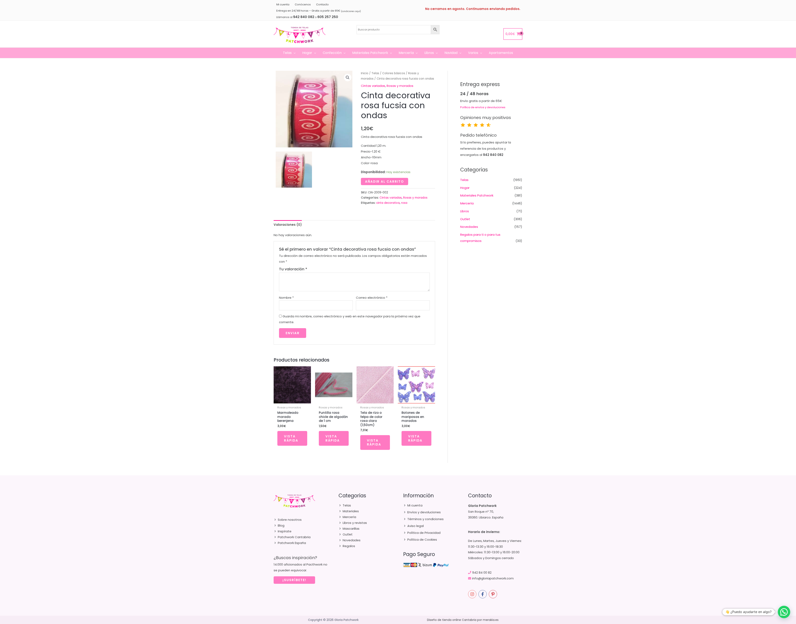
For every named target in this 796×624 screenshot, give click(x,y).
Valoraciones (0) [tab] (288, 224)
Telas (375, 73)
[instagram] (473, 594)
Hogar (465, 188)
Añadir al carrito (384, 181)
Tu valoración (293, 269)
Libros (464, 211)
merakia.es (491, 620)
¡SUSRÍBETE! (294, 580)
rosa (404, 203)
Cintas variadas (373, 86)
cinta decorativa (388, 203)
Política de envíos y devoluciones (482, 107)
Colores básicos (393, 73)
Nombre (286, 297)
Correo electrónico (371, 297)
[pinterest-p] (493, 594)
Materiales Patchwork (476, 195)
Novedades (469, 227)
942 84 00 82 (481, 572)
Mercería (467, 203)
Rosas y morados (400, 86)
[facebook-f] (483, 594)
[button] (294, 53)
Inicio (364, 73)
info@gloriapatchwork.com (493, 578)
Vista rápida (291, 438)
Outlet (465, 219)
